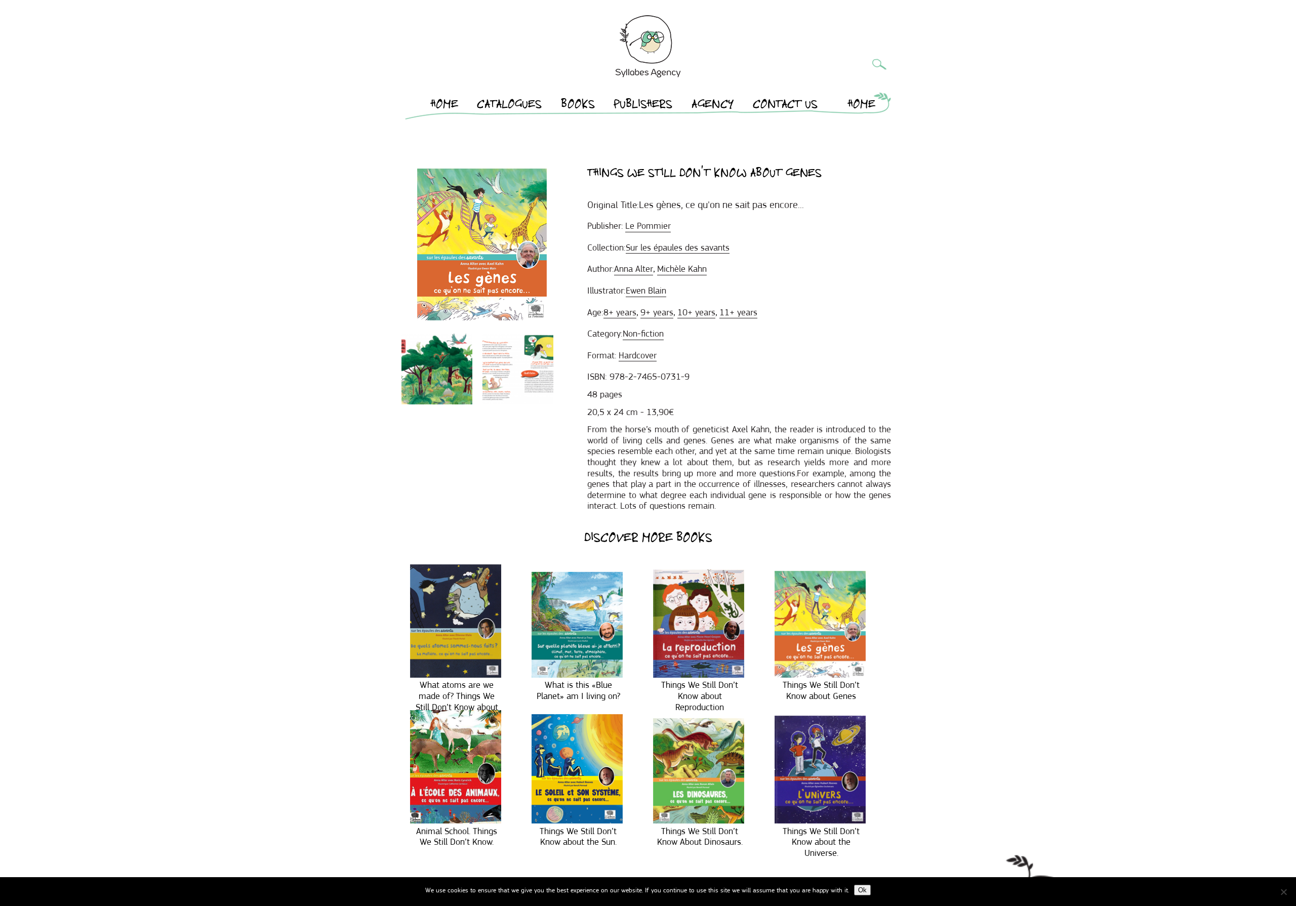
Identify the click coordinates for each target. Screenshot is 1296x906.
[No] (1283, 892)
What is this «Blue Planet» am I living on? (578, 690)
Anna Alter (633, 269)
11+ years (738, 312)
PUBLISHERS (643, 106)
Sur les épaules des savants (678, 247)
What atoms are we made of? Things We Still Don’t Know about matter (457, 701)
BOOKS (578, 106)
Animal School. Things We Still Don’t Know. (456, 836)
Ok (862, 890)
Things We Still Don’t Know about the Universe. (821, 842)
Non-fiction (643, 333)
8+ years (619, 312)
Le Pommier (648, 226)
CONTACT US (785, 106)
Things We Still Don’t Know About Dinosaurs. (700, 836)
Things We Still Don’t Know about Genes (821, 690)
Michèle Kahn (682, 269)
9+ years (656, 312)
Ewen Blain (646, 290)
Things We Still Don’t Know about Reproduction (699, 696)
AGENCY (713, 106)
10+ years (696, 312)
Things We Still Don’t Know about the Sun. (578, 836)
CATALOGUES (509, 106)
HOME (444, 106)
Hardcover (638, 355)
